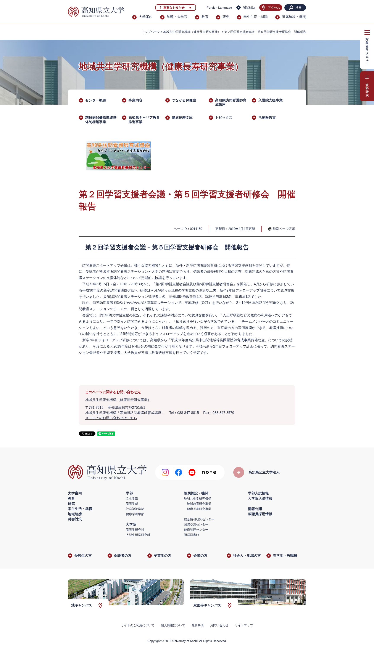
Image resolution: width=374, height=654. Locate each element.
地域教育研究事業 (199, 503)
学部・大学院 (177, 17)
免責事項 (198, 625)
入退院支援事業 (270, 100)
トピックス (223, 117)
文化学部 (132, 498)
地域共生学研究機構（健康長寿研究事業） (192, 32)
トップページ (151, 32)
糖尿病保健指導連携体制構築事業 (100, 120)
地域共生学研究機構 (197, 498)
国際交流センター (196, 524)
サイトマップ (244, 625)
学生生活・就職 (255, 17)
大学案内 (146, 17)
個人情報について (173, 625)
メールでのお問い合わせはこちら (111, 418)
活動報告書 (267, 117)
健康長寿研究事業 (199, 509)
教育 (205, 17)
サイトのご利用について (137, 625)
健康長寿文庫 (182, 117)
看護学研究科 (135, 529)
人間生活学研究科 (138, 535)
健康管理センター (196, 529)
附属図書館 (191, 535)
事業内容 (135, 100)
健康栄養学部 (135, 514)
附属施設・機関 (294, 17)
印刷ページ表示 (283, 229)
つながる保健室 (184, 100)
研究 (225, 17)
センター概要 (95, 100)
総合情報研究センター (199, 519)
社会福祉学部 (135, 509)
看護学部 (132, 503)
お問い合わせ (219, 625)
